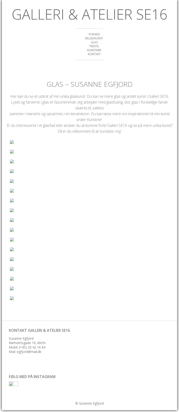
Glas (94, 42)
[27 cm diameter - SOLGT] (42, 152)
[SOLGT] (42, 181)
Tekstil (94, 46)
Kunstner (94, 50)
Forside (94, 34)
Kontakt (94, 54)
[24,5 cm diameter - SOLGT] (42, 230)
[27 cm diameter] (42, 142)
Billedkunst (94, 38)
